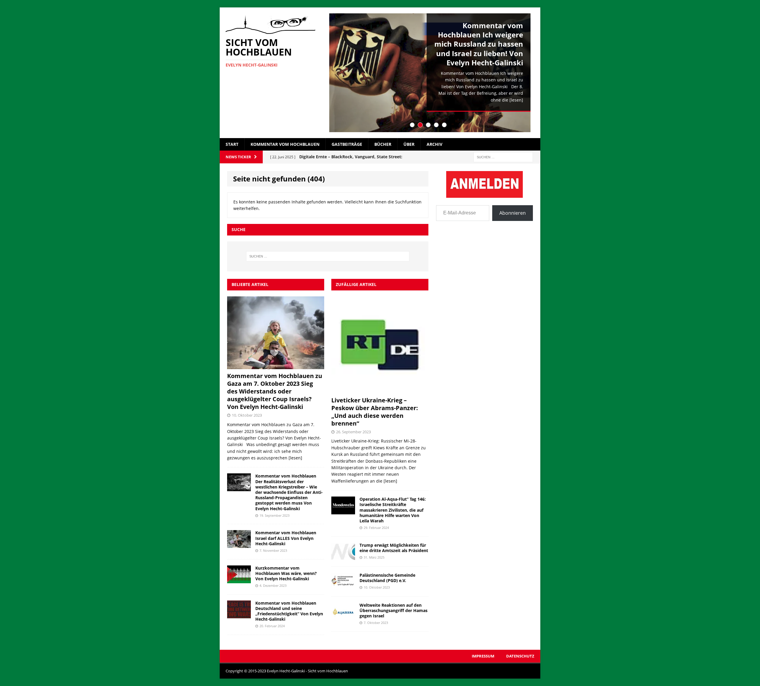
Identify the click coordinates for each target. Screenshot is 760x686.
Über (408, 144)
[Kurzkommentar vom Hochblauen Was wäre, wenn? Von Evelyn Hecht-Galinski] (239, 579)
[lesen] (516, 100)
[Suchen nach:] (503, 156)
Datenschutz (520, 656)
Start (232, 144)
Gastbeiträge (347, 144)
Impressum (483, 656)
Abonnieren (512, 213)
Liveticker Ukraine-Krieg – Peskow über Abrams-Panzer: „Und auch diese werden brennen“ (374, 411)
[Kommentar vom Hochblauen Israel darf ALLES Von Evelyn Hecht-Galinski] (239, 544)
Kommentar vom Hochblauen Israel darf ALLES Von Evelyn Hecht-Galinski (285, 538)
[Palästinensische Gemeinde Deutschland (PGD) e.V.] (343, 586)
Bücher (382, 144)
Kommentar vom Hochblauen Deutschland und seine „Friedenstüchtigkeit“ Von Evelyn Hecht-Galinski (289, 611)
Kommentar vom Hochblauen (285, 144)
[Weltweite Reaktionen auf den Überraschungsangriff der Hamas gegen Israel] (343, 616)
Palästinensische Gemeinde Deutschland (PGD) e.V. (387, 577)
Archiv (434, 144)
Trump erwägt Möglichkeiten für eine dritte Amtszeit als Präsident (394, 547)
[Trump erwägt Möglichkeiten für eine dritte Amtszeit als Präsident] (343, 556)
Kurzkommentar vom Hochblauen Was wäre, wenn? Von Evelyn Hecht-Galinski (286, 573)
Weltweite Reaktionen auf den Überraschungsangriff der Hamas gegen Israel (394, 610)
